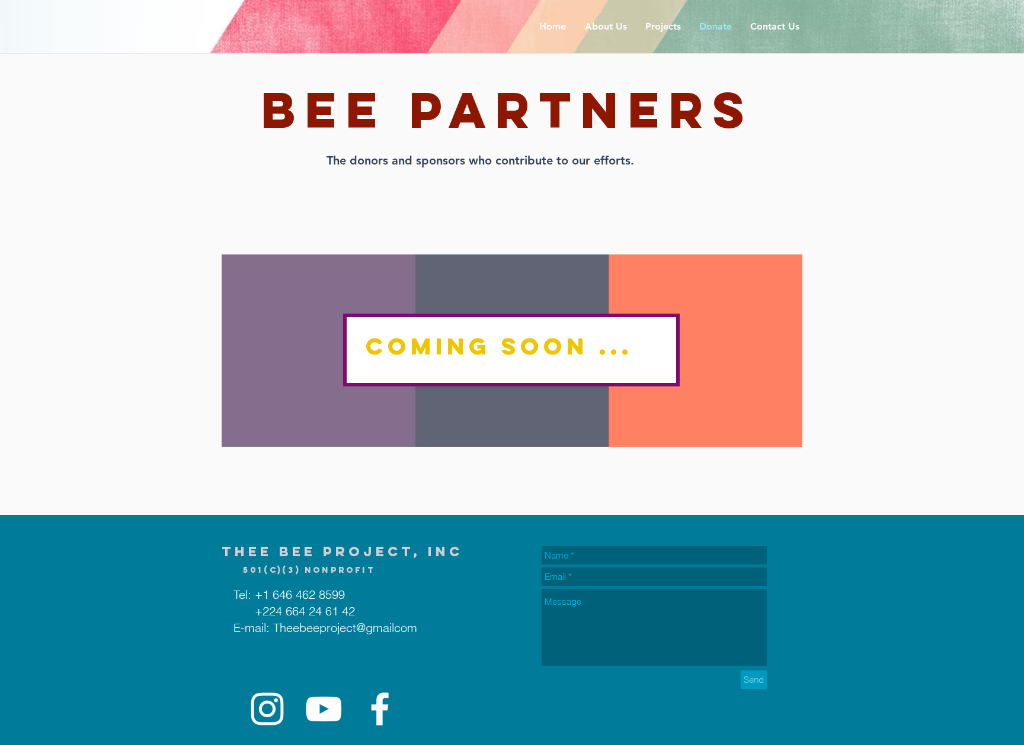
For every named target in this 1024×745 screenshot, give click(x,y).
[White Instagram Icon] (267, 709)
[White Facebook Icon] (380, 709)
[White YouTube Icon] (323, 709)
